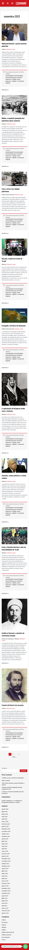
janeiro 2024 (5, 886)
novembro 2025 (6, 831)
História (4, 124)
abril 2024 (4, 878)
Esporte (4, 925)
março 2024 (5, 881)
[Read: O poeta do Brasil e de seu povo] (14, 685)
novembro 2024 (6, 861)
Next (14, 757)
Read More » (5, 90)
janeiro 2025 (5, 856)
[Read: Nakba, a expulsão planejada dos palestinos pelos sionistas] (14, 105)
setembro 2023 (6, 893)
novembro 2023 (6, 891)
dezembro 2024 (6, 858)
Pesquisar (4, 768)
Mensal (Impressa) (11, 77)
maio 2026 (4, 816)
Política (4, 930)
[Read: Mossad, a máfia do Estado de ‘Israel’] (14, 247)
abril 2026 (4, 819)
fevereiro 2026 (6, 824)
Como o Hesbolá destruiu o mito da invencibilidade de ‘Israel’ (14, 548)
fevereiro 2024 (6, 883)
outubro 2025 (5, 834)
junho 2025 (5, 844)
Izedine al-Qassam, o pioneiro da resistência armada (13, 634)
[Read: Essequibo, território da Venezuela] (14, 315)
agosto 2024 (5, 868)
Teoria (3, 939)
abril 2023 (4, 905)
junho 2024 (5, 873)
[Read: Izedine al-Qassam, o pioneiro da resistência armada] (14, 614)
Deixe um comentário (8, 639)
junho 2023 (5, 900)
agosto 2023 (5, 896)
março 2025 (5, 851)
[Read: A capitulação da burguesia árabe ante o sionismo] (14, 389)
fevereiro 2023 (6, 910)
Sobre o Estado (6, 780)
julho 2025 (4, 841)
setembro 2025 (6, 836)
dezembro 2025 (6, 829)
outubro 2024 (5, 863)
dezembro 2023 (6, 888)
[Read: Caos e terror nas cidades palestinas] (14, 178)
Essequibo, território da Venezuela (14, 325)
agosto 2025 (5, 839)
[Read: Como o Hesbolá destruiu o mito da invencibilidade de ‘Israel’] (14, 535)
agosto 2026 (5, 809)
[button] (7, 3)
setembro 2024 (6, 866)
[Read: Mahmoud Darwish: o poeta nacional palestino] (14, 32)
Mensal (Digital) (18, 75)
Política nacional (6, 935)
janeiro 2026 (5, 826)
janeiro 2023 (5, 913)
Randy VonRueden (7, 800)
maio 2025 (4, 846)
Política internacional (8, 194)
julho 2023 (4, 898)
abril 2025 (4, 848)
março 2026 (5, 821)
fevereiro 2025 (6, 853)
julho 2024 (4, 871)
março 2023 (5, 908)
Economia (4, 922)
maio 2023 (4, 903)
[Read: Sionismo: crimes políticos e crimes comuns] (14, 465)
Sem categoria (6, 937)
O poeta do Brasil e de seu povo (13, 705)
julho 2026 (4, 811)
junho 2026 (5, 814)
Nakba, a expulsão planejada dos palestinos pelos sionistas (13, 119)
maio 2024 (4, 876)
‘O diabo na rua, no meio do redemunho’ (13, 778)
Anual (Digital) (10, 75)
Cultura (4, 49)
